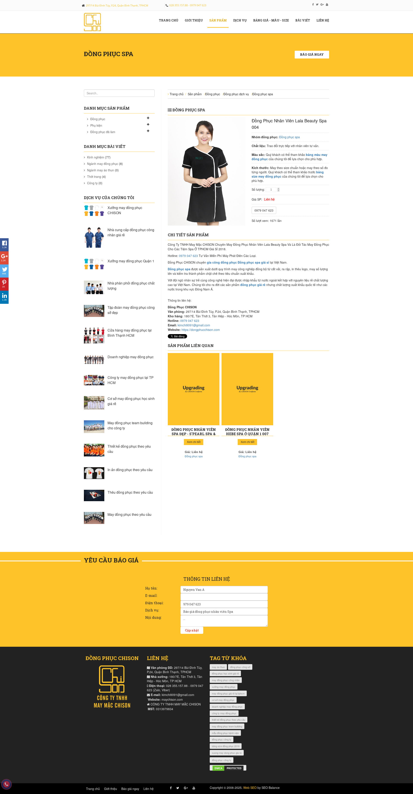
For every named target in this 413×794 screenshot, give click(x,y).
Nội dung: (153, 617)
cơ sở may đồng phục (223, 700)
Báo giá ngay (312, 54)
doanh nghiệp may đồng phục (227, 706)
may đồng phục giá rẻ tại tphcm (228, 693)
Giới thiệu (110, 788)
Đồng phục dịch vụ (236, 94)
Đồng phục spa (262, 94)
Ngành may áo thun (100, 170)
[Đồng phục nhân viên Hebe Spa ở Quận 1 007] (247, 389)
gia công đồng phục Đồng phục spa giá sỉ (238, 262)
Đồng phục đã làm (102, 132)
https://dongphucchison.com (201, 329)
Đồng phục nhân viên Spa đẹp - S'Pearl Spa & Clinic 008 (193, 433)
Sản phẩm (219, 20)
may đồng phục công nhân (226, 680)
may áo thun (218, 667)
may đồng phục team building (227, 726)
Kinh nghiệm (95, 157)
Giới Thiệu (195, 20)
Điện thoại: (154, 602)
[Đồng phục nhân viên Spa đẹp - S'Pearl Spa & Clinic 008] (193, 389)
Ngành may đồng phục (102, 163)
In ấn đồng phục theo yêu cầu (130, 469)
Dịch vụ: (152, 610)
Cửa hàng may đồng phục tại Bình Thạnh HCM (130, 333)
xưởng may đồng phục (223, 686)
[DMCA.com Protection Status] (228, 768)
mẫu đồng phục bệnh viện (225, 733)
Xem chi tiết (193, 442)
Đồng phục (97, 119)
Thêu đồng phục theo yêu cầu (130, 492)
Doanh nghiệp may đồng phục (131, 356)
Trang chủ (170, 20)
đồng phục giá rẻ (252, 285)
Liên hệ (324, 20)
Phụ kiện (96, 125)
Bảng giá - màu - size (272, 20)
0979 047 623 (263, 210)
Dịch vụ (241, 20)
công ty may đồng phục (224, 713)
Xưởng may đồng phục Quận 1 (131, 260)
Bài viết (304, 20)
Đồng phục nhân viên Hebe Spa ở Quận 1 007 (247, 431)
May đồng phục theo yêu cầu (129, 514)
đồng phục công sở (240, 667)
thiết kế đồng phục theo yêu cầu (228, 719)
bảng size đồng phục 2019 (225, 746)
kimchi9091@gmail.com (194, 325)
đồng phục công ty (221, 739)
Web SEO (250, 787)
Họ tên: (151, 588)
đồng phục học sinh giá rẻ (225, 673)
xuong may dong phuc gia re (227, 752)
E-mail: (151, 595)
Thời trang (94, 176)
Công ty (92, 183)
